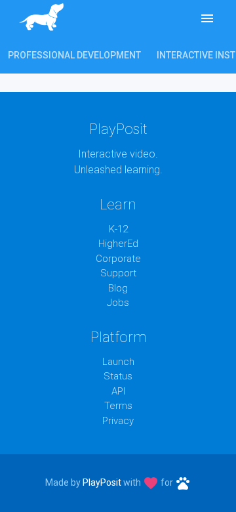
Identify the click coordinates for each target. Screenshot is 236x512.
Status (118, 376)
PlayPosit (102, 482)
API (118, 391)
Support (118, 273)
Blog (118, 288)
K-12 (118, 229)
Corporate (118, 259)
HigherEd (118, 243)
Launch (118, 362)
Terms (118, 406)
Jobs (118, 303)
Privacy (118, 421)
